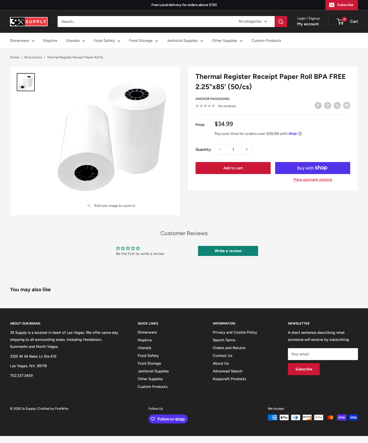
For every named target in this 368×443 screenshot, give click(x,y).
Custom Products (266, 40)
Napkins (50, 40)
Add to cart (233, 168)
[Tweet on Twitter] (337, 105)
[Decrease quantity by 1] (220, 149)
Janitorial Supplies (182, 40)
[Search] (281, 21)
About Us (221, 363)
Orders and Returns (229, 348)
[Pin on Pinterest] (327, 105)
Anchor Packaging (213, 98)
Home (14, 57)
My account (308, 24)
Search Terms (224, 340)
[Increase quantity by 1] (246, 149)
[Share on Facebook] (318, 105)
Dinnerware (19, 40)
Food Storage (140, 40)
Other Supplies (224, 40)
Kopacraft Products (229, 379)
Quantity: (204, 149)
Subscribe (345, 5)
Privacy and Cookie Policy (235, 332)
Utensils (73, 40)
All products (33, 57)
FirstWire (61, 408)
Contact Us (222, 355)
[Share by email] (346, 105)
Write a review (228, 250)
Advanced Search (227, 371)
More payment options (312, 179)
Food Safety (104, 40)
